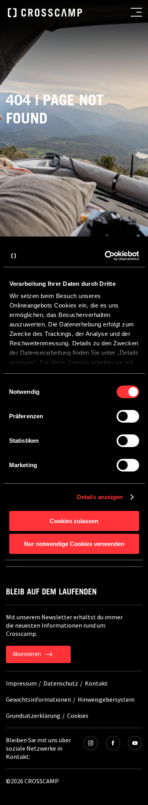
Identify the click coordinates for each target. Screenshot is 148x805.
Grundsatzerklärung (33, 715)
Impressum (21, 683)
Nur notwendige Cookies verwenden (74, 543)
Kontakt (96, 683)
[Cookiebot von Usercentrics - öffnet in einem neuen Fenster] (105, 256)
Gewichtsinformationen (38, 699)
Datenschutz (60, 683)
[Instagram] (91, 743)
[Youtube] (135, 743)
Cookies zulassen (74, 521)
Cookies (77, 715)
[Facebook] (113, 743)
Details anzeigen (100, 497)
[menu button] (136, 12)
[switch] (127, 416)
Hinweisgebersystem (106, 699)
